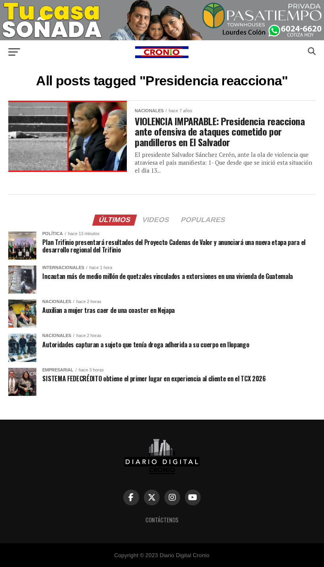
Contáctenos (162, 520)
